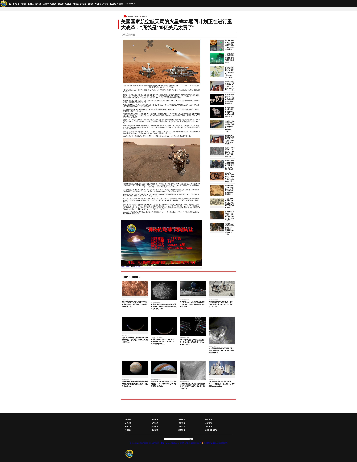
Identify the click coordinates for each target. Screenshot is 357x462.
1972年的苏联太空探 (214, 379)
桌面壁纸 (113, 4)
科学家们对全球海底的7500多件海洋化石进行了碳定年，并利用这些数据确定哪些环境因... (229, 112)
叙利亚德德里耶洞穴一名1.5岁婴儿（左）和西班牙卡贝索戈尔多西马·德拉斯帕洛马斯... (229, 99)
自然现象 (90, 4)
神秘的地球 (130, 16)
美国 (139, 267)
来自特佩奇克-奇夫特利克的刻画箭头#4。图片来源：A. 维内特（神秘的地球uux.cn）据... (230, 86)
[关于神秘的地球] (130, 454)
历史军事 (46, 4)
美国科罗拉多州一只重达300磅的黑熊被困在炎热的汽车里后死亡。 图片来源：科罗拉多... (229, 165)
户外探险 (105, 4)
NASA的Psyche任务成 (157, 337)
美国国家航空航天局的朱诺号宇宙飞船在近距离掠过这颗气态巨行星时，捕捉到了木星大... (135, 384)
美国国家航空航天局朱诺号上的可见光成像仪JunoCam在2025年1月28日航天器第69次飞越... (163, 384)
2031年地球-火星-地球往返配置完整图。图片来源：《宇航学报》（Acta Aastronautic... (192, 342)
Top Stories (131, 276)
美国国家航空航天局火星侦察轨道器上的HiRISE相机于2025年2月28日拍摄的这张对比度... (192, 386)
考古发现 (98, 4)
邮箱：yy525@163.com (170, 443)
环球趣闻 (120, 4)
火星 (135, 267)
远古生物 (68, 4)
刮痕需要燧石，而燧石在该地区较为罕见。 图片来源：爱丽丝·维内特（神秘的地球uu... (229, 140)
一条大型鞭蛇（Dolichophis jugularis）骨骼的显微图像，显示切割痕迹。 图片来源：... (229, 190)
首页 (10, 4)
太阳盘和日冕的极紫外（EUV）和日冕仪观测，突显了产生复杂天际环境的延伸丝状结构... (229, 45)
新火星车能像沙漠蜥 (213, 300)
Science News (130, 4)
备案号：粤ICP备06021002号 (190, 443)
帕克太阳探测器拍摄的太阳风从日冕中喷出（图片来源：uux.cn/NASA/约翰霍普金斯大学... (221, 350)
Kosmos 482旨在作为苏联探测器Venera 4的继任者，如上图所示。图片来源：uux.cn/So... (222, 384)
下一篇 (128, 267)
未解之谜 (76, 4)
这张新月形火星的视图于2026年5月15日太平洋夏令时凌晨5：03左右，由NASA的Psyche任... (163, 341)
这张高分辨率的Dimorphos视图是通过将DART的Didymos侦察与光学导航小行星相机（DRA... (164, 306)
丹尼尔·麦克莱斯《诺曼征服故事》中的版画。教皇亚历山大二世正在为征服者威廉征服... (229, 203)
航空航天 (31, 4)
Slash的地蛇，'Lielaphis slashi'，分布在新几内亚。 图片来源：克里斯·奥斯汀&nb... (229, 177)
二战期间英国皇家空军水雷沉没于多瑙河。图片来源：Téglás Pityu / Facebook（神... (229, 126)
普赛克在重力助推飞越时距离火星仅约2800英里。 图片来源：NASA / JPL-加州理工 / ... (135, 340)
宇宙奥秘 (23, 4)
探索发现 (83, 4)
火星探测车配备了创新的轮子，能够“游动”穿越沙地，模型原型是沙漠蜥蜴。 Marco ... (221, 304)
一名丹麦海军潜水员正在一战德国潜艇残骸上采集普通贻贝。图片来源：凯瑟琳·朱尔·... (229, 58)
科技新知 (16, 4)
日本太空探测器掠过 (156, 302)
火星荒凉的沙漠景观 (127, 300)
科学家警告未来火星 (185, 300)
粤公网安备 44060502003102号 (215, 443)
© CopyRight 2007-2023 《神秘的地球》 (145, 443)
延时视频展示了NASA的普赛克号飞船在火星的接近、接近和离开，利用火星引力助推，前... (135, 304)
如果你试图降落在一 (127, 379)
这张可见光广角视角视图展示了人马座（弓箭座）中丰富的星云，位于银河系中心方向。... (229, 216)
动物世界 (53, 4)
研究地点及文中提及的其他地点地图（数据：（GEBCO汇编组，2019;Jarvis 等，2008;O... (229, 72)
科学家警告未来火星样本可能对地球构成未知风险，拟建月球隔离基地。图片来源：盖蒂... (192, 304)
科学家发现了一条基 (185, 337)
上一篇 (123, 267)
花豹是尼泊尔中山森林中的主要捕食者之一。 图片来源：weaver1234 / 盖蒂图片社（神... (229, 229)
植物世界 (61, 4)
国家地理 (38, 4)
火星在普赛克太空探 (127, 335)
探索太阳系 (144, 16)
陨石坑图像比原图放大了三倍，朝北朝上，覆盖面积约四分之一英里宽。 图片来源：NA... (229, 152)
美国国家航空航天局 (213, 346)
